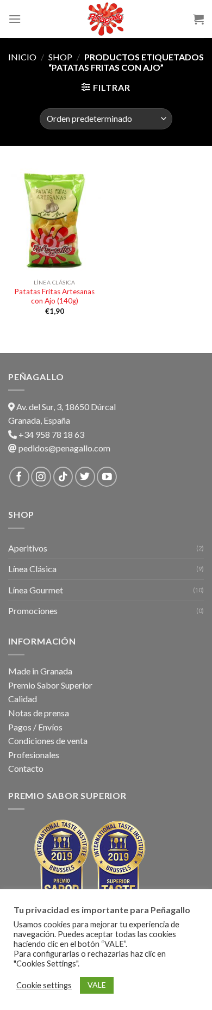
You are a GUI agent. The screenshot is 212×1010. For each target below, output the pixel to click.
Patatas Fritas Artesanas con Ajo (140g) (54, 296)
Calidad (22, 698)
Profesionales (33, 754)
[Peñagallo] (106, 19)
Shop (60, 57)
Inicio (22, 57)
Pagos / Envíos (35, 727)
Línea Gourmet (35, 590)
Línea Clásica (32, 568)
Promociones (33, 610)
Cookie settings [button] (44, 985)
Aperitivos (27, 548)
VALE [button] (97, 984)
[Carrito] (198, 19)
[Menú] (14, 18)
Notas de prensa (38, 713)
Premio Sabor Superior (50, 685)
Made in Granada (40, 671)
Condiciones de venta (48, 740)
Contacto (25, 768)
